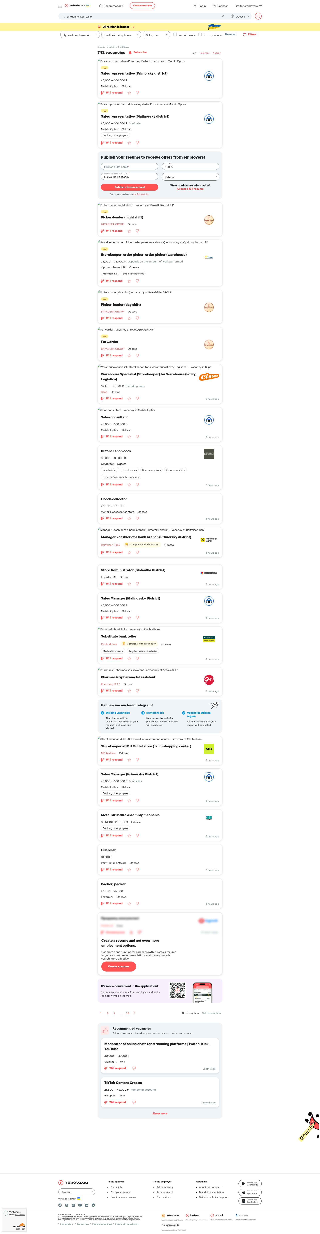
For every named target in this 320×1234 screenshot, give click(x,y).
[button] (250, 1183)
